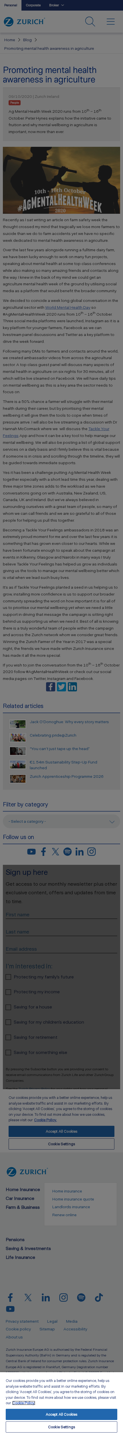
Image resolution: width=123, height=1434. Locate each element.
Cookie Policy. (23, 1403)
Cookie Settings (61, 1427)
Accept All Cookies (61, 1414)
